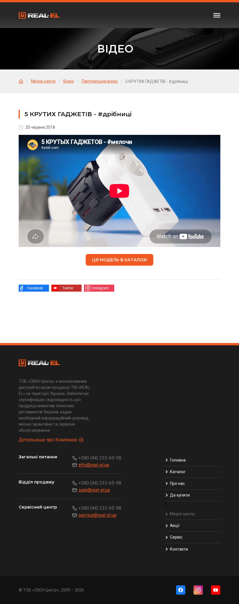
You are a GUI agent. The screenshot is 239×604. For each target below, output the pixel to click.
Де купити (180, 495)
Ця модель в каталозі (119, 259)
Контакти (179, 549)
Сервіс (176, 537)
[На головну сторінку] (22, 81)
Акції (175, 525)
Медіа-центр (182, 513)
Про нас (177, 483)
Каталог (178, 471)
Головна (178, 460)
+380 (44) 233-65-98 (99, 458)
